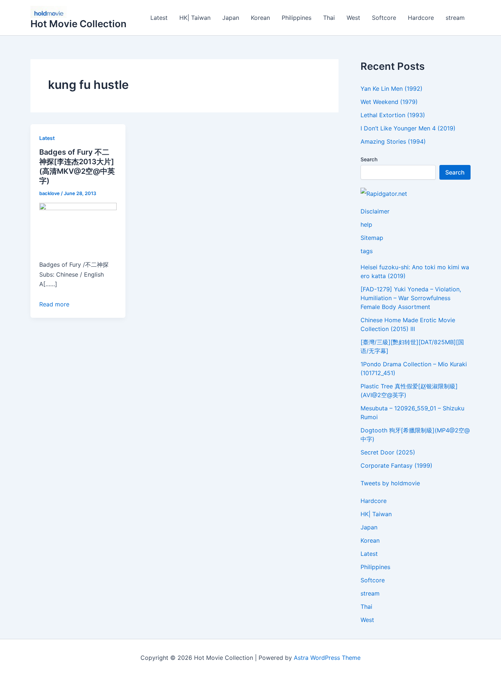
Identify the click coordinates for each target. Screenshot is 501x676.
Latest (159, 17)
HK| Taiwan (195, 17)
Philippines (296, 17)
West (353, 17)
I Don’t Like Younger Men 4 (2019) (408, 128)
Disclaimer (375, 211)
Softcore (384, 17)
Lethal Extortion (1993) (393, 115)
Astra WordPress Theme (327, 657)
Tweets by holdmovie (390, 483)
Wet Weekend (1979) (389, 101)
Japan (230, 17)
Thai (329, 17)
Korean (260, 17)
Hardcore (421, 17)
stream (455, 17)
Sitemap (372, 237)
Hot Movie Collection (78, 23)
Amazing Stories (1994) (393, 141)
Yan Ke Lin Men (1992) (392, 88)
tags (367, 251)
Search (369, 159)
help (366, 224)
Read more (54, 304)
